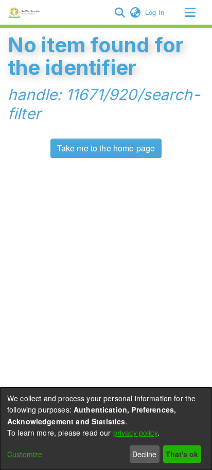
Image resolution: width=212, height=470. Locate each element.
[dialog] (106, 428)
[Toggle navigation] (189, 12)
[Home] (25, 12)
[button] (119, 12)
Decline (144, 454)
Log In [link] (155, 12)
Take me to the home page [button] (106, 148)
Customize (24, 454)
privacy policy (135, 432)
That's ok (182, 454)
